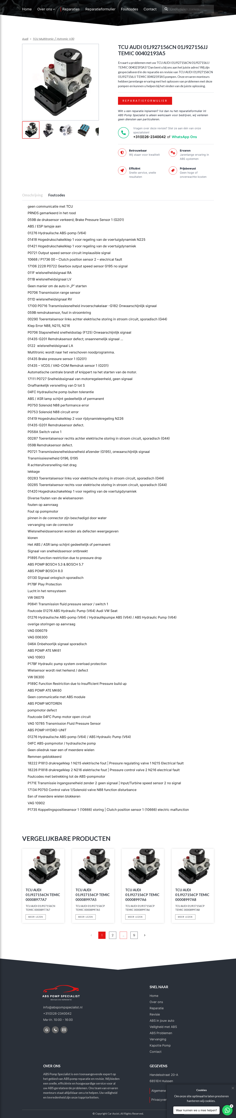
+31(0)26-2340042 (149, 137)
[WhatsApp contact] (227, 1110)
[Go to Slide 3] (66, 130)
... (123, 935)
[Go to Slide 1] (30, 130)
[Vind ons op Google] (46, 1029)
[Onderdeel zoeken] (166, 9)
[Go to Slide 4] (83, 130)
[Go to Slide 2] (48, 130)
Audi (25, 39)
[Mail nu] (63, 1029)
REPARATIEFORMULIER (145, 101)
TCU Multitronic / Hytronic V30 (53, 39)
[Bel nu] (55, 1029)
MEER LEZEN (35, 916)
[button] (60, 82)
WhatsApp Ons (184, 137)
